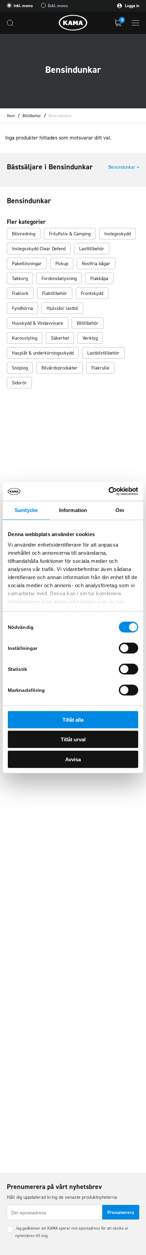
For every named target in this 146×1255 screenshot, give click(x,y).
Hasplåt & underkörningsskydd (43, 353)
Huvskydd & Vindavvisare (37, 323)
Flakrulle (100, 368)
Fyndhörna (22, 308)
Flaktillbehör (54, 293)
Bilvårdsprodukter (59, 368)
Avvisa (73, 759)
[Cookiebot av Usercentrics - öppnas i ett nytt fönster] (108, 491)
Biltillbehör (31, 116)
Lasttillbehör (91, 249)
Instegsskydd (117, 234)
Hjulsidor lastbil (62, 308)
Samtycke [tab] (26, 510)
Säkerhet (60, 338)
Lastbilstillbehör (103, 353)
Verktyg (90, 338)
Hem (11, 116)
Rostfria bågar (96, 263)
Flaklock (20, 293)
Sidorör (19, 383)
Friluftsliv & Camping (70, 234)
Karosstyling (24, 338)
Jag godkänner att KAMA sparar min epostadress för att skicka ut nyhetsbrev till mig (71, 1232)
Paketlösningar (27, 263)
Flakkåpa (99, 278)
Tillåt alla (73, 719)
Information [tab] (73, 510)
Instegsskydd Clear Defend (39, 249)
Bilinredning (23, 234)
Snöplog (20, 368)
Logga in (131, 5)
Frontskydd (92, 293)
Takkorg (20, 278)
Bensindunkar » (123, 167)
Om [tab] (119, 510)
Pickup (61, 263)
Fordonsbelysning (59, 278)
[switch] (128, 647)
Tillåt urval (73, 739)
